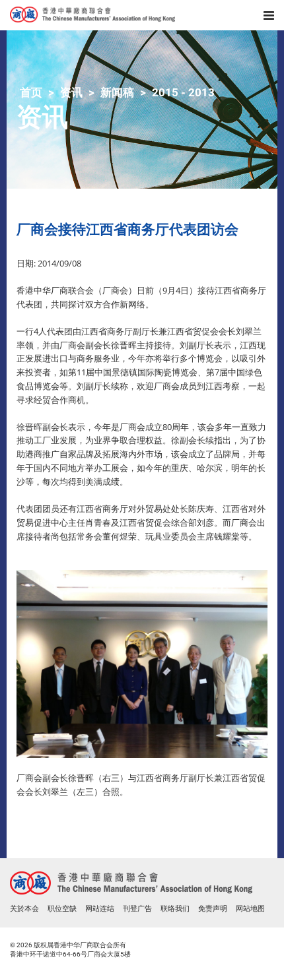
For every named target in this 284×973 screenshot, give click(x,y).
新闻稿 (117, 92)
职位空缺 (62, 908)
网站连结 (99, 908)
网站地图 (250, 908)
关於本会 (24, 908)
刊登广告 (137, 908)
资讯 (71, 92)
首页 (31, 92)
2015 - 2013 (183, 92)
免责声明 (212, 908)
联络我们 (175, 908)
